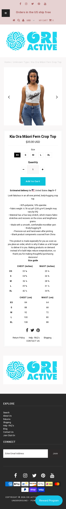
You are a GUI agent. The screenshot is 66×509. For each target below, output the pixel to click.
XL (48, 155)
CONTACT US (32, 341)
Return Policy (19, 338)
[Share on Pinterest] (38, 331)
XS (17, 155)
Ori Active (32, 497)
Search (6, 412)
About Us (7, 416)
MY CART (46, 20)
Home (8, 62)
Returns (6, 419)
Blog (5, 429)
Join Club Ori (9, 435)
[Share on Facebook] (27, 331)
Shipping (47, 338)
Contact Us (8, 432)
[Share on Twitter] (32, 331)
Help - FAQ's (34, 338)
